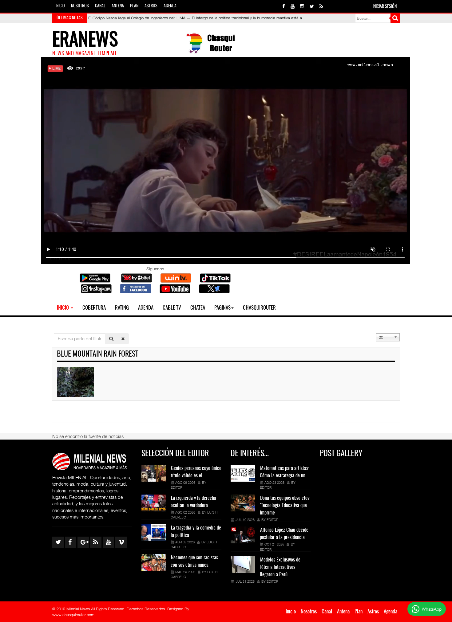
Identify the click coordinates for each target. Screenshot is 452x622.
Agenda (170, 6)
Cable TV (172, 308)
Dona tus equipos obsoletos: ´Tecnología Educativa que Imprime (285, 505)
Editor (176, 487)
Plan (134, 6)
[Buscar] (111, 338)
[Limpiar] (123, 338)
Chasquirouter (259, 308)
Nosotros (80, 6)
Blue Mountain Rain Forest (97, 354)
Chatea (197, 308)
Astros (151, 6)
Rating (122, 308)
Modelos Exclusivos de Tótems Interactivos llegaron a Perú (280, 567)
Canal (100, 6)
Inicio (60, 6)
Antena (118, 6)
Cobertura (94, 308)
